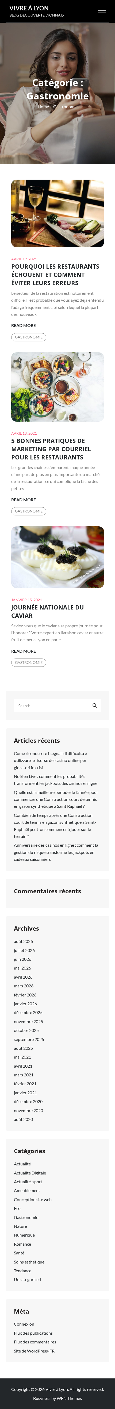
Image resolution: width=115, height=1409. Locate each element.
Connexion (24, 1323)
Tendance (22, 1270)
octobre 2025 (26, 1030)
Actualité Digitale (30, 1172)
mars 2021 (23, 1074)
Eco (17, 1208)
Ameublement (27, 1190)
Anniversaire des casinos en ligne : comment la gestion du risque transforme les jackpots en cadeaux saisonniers (56, 852)
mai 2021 (22, 1056)
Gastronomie (29, 337)
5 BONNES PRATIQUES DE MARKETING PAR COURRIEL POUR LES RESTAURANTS (51, 449)
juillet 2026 (24, 950)
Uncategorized (27, 1279)
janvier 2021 (25, 1092)
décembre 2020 (28, 1101)
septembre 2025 (29, 1039)
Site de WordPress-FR (34, 1350)
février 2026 (25, 994)
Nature (20, 1226)
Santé (19, 1252)
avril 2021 (23, 1065)
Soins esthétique (29, 1261)
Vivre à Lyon (29, 8)
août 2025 (23, 1048)
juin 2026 (22, 959)
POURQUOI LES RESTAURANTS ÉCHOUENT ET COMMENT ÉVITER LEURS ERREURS (55, 274)
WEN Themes (69, 1398)
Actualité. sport (28, 1181)
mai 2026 (22, 967)
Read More (23, 325)
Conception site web (33, 1199)
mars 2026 (23, 985)
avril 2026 (23, 976)
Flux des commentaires (35, 1341)
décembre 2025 (28, 1012)
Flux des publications (33, 1332)
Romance (22, 1243)
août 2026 (23, 941)
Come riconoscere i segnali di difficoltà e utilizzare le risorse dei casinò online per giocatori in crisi (50, 760)
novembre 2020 (28, 1110)
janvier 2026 (25, 1003)
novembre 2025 (28, 1021)
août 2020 (23, 1119)
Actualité (22, 1163)
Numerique (24, 1234)
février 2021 (25, 1083)
